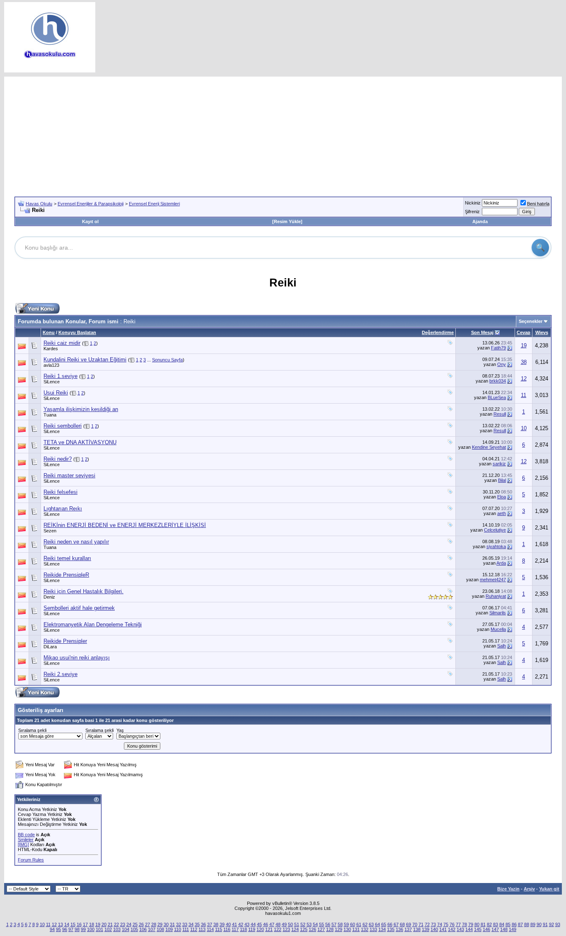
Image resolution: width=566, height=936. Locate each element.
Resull (499, 413)
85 (508, 924)
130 (347, 929)
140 (434, 929)
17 (85, 924)
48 (278, 924)
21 (110, 924)
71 (420, 924)
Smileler (26, 839)
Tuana (50, 414)
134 (382, 929)
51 (296, 924)
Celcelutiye (495, 529)
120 (260, 929)
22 (116, 924)
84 (501, 924)
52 (302, 924)
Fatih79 (498, 347)
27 (147, 924)
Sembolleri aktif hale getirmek (79, 608)
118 (243, 929)
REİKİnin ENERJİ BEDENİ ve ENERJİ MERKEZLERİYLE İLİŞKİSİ (125, 525)
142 (451, 929)
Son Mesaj (482, 332)
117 (235, 929)
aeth (501, 513)
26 (141, 924)
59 (346, 924)
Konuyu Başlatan (77, 332)
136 (399, 929)
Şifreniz (472, 211)
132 (364, 929)
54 (315, 924)
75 (445, 924)
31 (172, 924)
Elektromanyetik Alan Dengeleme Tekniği (93, 624)
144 (469, 929)
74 (439, 924)
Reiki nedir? (58, 459)
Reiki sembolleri (63, 426)
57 (333, 924)
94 (52, 929)
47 (271, 924)
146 (486, 929)
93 (557, 924)
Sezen (50, 530)
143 (460, 929)
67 (396, 924)
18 (91, 924)
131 (356, 929)
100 (90, 929)
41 (234, 924)
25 (135, 924)
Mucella (498, 629)
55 (321, 924)
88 (526, 924)
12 (524, 378)
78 (464, 924)
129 (338, 929)
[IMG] (23, 844)
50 (290, 924)
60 (352, 924)
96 (64, 929)
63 (371, 924)
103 (117, 929)
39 (222, 924)
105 (134, 929)
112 (193, 929)
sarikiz (499, 463)
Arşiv (529, 888)
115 (218, 929)
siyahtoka (496, 546)
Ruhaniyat (496, 596)
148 (504, 929)
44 (253, 924)
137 (408, 929)
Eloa (501, 496)
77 (458, 924)
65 (383, 924)
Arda (501, 563)
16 (79, 924)
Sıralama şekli (32, 730)
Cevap (523, 332)
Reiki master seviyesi (69, 475)
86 (514, 924)
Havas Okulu (39, 203)
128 (330, 929)
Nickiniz (473, 202)
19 (524, 345)
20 (104, 924)
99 (83, 929)
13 (60, 924)
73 (433, 924)
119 (251, 929)
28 (153, 924)
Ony (501, 364)
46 (265, 924)
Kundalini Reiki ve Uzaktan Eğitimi (85, 359)
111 (185, 929)
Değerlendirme (438, 332)
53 (309, 924)
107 (151, 929)
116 (226, 929)
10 (524, 428)
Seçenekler (530, 321)
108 (160, 929)
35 (197, 924)
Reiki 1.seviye (60, 376)
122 (277, 929)
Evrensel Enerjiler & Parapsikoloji (90, 203)
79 (470, 924)
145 (477, 929)
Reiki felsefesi (60, 492)
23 (122, 924)
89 (532, 924)
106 (143, 929)
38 (524, 362)
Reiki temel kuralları (67, 558)
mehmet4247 (493, 579)
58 (340, 924)
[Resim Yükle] (287, 221)
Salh (501, 645)
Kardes (51, 348)
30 (166, 924)
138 (417, 929)
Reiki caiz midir (62, 343)
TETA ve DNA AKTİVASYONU (80, 442)
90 (539, 924)
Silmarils (497, 612)
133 (373, 929)
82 (489, 924)
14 (66, 924)
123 (286, 929)
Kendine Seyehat (489, 447)
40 (228, 924)
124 (295, 929)
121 (269, 929)
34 (191, 924)
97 (70, 929)
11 (523, 395)
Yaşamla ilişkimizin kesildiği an (81, 409)
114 (210, 929)
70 (414, 924)
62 (365, 924)
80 (476, 924)
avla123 (51, 365)
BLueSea (497, 397)
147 (495, 929)
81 (483, 924)
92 (551, 924)
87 (520, 924)
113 (202, 929)
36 (203, 924)
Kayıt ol (90, 221)
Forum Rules (31, 859)
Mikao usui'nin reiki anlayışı (77, 657)
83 (495, 924)
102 (108, 929)
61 (358, 924)
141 (443, 929)
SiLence (52, 381)
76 (452, 924)
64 (377, 924)
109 (169, 929)
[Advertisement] (283, 134)
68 (402, 924)
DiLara (50, 646)
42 (240, 924)
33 (184, 924)
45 (259, 924)
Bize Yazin (508, 888)
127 (321, 929)
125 (303, 929)
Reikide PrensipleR (66, 575)
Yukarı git (549, 888)
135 (390, 929)
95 (58, 929)
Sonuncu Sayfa (167, 359)
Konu (49, 332)
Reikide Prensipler (65, 641)
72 (427, 924)
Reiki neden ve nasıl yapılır (76, 542)
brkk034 (497, 380)
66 (389, 924)
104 (125, 929)
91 (545, 924)
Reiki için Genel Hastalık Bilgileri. (83, 591)
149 (512, 929)
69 (408, 924)
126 (312, 929)
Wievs (541, 332)
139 (425, 929)
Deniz (49, 596)
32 (178, 924)
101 (99, 929)
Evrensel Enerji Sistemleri (154, 203)
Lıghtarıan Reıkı (63, 508)
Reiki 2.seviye (60, 674)
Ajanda (480, 221)
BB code (26, 834)
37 (209, 924)
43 (246, 924)
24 (128, 924)
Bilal (502, 480)
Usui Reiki (56, 393)
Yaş (120, 730)
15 (72, 924)
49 (284, 924)
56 (327, 924)
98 (77, 929)
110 (177, 929)
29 (159, 924)
